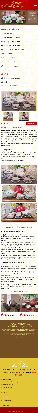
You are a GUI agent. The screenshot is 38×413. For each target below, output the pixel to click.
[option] (19, 17)
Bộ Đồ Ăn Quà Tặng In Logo (10, 42)
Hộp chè (4, 82)
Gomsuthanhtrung (24, 409)
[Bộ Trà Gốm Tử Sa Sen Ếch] (13, 303)
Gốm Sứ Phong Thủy (8, 70)
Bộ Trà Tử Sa (5, 74)
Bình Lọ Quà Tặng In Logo (10, 58)
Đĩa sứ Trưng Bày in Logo (10, 66)
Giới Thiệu (6, 398)
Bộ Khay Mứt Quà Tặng (9, 62)
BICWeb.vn (19, 411)
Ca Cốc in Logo (7, 387)
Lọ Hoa (5, 392)
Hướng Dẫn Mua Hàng (9, 400)
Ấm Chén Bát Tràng (7, 33)
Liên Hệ (5, 402)
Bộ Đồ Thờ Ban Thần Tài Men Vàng (12, 50)
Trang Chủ (6, 405)
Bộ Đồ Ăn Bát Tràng (8, 390)
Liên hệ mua (31, 123)
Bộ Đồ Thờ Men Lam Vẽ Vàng (10, 46)
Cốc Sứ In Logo (6, 54)
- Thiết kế (10, 411)
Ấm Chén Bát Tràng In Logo (10, 38)
